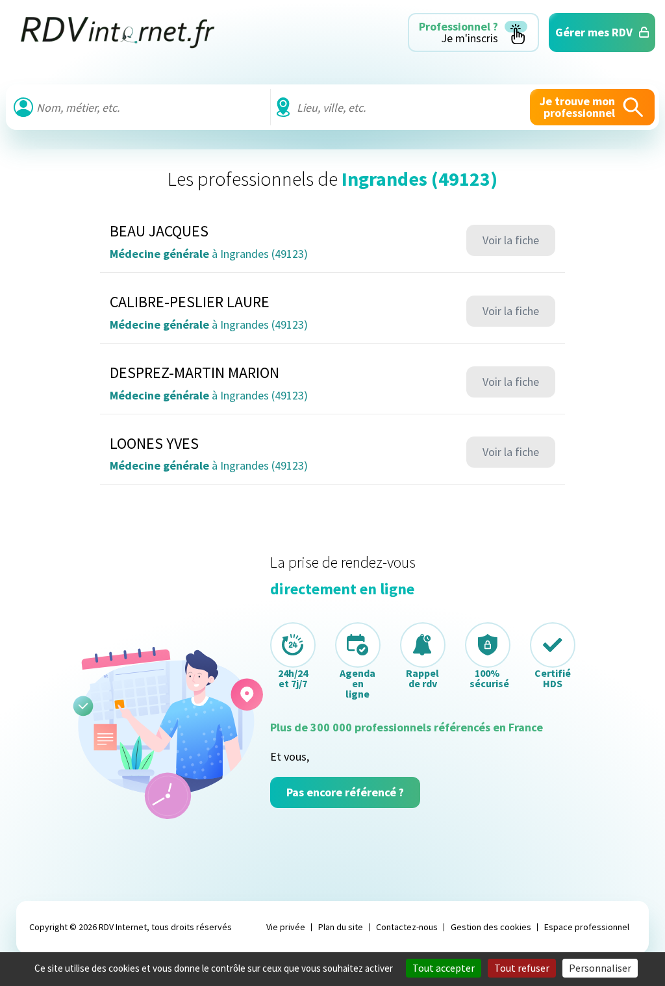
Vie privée (285, 927)
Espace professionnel (586, 927)
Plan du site (340, 927)
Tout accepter (443, 967)
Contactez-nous (407, 927)
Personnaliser (600, 967)
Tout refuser (521, 967)
